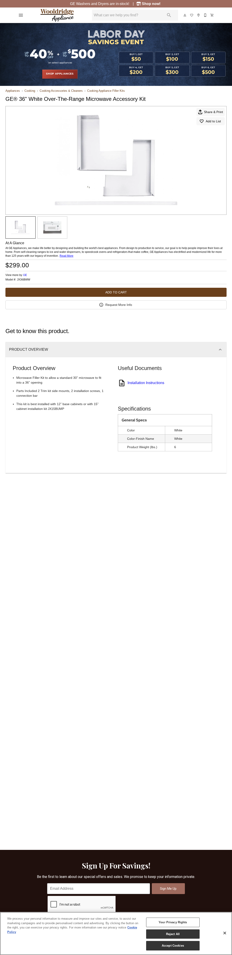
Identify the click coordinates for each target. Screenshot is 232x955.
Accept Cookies (173, 945)
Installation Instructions (146, 383)
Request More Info (118, 305)
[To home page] (57, 15)
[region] (116, 933)
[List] (192, 15)
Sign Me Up (168, 889)
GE (25, 275)
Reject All (173, 934)
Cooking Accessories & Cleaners (61, 90)
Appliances (12, 90)
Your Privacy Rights (173, 922)
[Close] (225, 933)
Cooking (29, 90)
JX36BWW (23, 279)
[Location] (199, 15)
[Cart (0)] (212, 15)
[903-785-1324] (205, 15)
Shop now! (151, 4)
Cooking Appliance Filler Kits (106, 90)
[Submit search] (169, 15)
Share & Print (213, 112)
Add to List (213, 121)
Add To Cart (116, 292)
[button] (21, 15)
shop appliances (60, 74)
